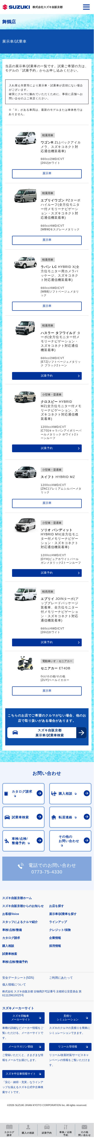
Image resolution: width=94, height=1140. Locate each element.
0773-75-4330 (46, 871)
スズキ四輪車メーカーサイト (20, 1017)
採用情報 (55, 945)
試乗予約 (47, 375)
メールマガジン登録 (20, 1046)
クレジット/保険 (60, 930)
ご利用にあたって (61, 977)
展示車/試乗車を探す (63, 914)
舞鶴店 (9, 21)
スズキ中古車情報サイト (21, 1073)
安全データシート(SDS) (18, 977)
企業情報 (55, 938)
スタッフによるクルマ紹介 (20, 922)
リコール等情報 (67, 1046)
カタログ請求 (11, 938)
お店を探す (56, 906)
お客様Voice (10, 914)
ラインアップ (58, 922)
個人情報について (14, 984)
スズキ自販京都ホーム (17, 898)
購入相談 (8, 945)
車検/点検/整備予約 (15, 961)
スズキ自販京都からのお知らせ (23, 906)
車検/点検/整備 (12, 930)
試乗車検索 (9, 953)
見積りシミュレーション (68, 1017)
